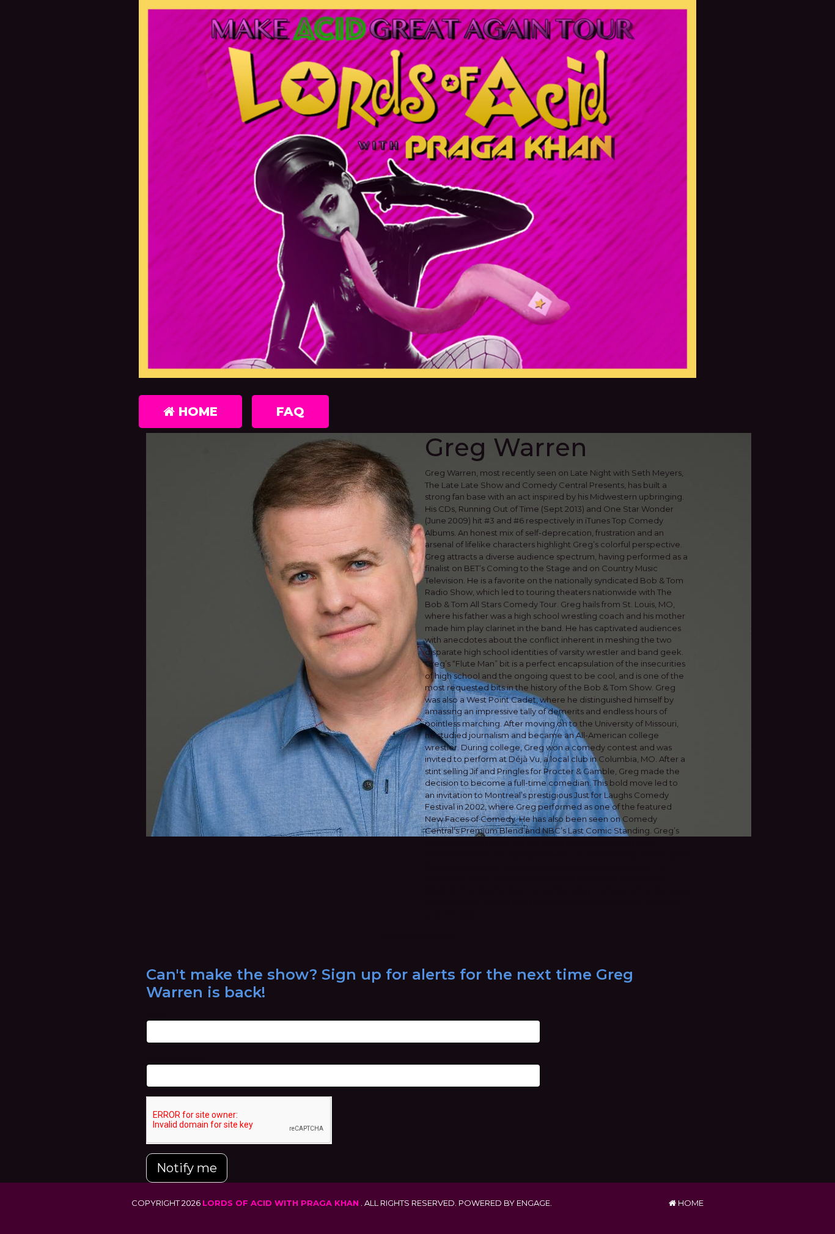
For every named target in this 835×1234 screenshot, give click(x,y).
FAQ (290, 411)
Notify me (186, 1168)
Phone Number (176, 1058)
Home (196, 411)
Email (156, 1013)
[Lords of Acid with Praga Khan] (417, 189)
